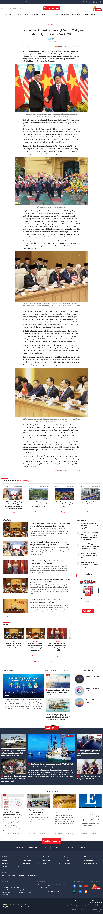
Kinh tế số (35, 14)
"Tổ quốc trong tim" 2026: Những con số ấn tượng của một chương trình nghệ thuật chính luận (90, 536)
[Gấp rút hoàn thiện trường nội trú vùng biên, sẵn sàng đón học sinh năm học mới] (13, 766)
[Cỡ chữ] (27, 46)
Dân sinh (93, 14)
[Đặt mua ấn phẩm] (97, 8)
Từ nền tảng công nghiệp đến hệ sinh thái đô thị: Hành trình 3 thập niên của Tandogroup (58, 717)
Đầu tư (19, 14)
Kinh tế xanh (45, 14)
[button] (35, 661)
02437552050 (43, 887)
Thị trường (55, 14)
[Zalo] (90, 2)
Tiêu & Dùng (40, 2)
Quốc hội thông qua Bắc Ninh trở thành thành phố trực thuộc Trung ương (90, 546)
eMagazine (67, 670)
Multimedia (8, 671)
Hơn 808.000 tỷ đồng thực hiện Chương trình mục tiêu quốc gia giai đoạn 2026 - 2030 (50, 581)
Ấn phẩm (88, 574)
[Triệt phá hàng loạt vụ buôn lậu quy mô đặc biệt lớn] (89, 766)
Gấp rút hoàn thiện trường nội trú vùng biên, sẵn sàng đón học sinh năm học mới (13, 778)
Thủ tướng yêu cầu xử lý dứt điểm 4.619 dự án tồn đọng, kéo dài (89, 526)
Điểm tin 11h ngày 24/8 (92, 690)
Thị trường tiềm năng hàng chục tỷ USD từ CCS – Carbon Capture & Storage (50, 765)
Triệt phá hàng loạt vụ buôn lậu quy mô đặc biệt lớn (88, 777)
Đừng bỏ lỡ (8, 625)
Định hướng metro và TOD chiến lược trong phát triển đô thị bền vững (12, 812)
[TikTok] (97, 2)
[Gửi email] (72, 46)
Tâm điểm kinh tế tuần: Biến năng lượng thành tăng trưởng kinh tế (57, 692)
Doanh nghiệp (65, 14)
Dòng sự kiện (51, 791)
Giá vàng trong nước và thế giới (63, 811)
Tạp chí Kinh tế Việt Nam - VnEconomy (90, 906)
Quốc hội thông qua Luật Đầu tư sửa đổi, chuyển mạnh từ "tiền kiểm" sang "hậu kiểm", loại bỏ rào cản (50, 525)
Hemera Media (29, 905)
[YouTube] (93, 2)
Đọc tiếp (7, 520)
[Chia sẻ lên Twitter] (69, 46)
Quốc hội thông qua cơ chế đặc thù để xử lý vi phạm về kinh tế (13, 646)
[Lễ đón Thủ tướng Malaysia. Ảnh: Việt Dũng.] (51, 157)
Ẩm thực (83, 486)
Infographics (58, 670)
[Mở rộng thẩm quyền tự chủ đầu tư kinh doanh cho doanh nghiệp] (89, 741)
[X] (86, 2)
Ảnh (3, 875)
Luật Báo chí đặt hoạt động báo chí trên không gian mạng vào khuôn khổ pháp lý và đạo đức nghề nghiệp (49, 543)
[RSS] (86, 891)
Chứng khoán (28, 2)
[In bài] (24, 46)
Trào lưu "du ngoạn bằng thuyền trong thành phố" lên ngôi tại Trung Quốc (38, 504)
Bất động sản (76, 14)
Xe (48, 2)
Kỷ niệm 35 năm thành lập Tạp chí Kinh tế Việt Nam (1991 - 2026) (37, 812)
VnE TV (53, 2)
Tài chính (27, 14)
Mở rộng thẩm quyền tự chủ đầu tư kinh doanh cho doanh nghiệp (88, 753)
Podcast (52, 670)
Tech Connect (63, 2)
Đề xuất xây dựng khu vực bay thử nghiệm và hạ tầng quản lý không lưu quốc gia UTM (13, 753)
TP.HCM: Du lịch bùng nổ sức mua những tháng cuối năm (64, 504)
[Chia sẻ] (78, 46)
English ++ (74, 2)
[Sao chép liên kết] (75, 46)
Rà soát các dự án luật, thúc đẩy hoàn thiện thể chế (89, 555)
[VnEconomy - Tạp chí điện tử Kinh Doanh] (51, 841)
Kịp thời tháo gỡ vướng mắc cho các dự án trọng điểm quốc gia (89, 565)
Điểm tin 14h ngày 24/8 (92, 678)
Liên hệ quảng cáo (53, 891)
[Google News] (100, 2)
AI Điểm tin (88, 671)
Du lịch (30, 486)
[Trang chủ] (6, 15)
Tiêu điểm (12, 14)
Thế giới (85, 14)
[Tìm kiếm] (7, 8)
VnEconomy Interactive (89, 810)
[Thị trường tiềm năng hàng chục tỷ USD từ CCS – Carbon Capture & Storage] (51, 748)
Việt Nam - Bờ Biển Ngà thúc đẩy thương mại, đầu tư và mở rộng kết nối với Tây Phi (49, 562)
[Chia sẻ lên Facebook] (65, 46)
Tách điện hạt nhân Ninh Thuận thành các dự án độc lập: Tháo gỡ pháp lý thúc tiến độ (49, 601)
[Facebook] (83, 2)
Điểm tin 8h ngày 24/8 (92, 701)
